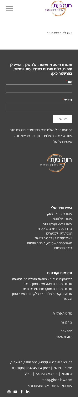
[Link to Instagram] (9, 392)
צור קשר (66, 322)
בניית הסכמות (63, 248)
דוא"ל (68, 100)
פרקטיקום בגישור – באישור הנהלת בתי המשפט (42, 279)
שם (70, 81)
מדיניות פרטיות (62, 313)
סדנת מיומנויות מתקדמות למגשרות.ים (47, 289)
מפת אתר (66, 331)
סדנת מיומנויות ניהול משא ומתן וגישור (48, 284)
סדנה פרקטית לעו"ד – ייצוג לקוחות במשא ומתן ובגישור (42, 296)
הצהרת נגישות (64, 337)
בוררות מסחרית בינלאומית (55, 228)
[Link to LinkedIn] (28, 392)
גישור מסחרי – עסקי (59, 213)
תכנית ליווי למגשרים (59, 233)
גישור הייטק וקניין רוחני (57, 223)
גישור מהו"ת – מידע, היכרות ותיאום (49, 243)
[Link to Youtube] (15, 392)
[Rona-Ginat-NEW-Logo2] (45, 8)
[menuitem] (11, 8)
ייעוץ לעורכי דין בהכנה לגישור (53, 238)
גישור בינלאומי (62, 218)
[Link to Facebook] (21, 392)
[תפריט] (11, 8)
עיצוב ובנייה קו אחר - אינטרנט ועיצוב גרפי (50, 386)
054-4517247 (43, 374)
